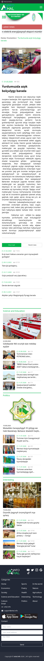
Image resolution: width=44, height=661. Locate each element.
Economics (11, 38)
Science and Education (10, 597)
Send (22, 644)
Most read (11, 245)
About (35, 601)
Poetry (24, 588)
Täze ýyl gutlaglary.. (10, 266)
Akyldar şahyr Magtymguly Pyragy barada (19, 295)
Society (4, 592)
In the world (37, 584)
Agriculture (37, 592)
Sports (24, 584)
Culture (4, 601)
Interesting (25, 597)
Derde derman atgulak (11, 285)
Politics (24, 601)
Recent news (32, 245)
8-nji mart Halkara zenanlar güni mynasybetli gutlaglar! (20, 255)
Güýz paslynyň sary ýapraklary (14, 275)
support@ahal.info (11, 611)
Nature (35, 588)
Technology (37, 597)
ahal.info (7, 607)
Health (24, 592)
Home (3, 584)
